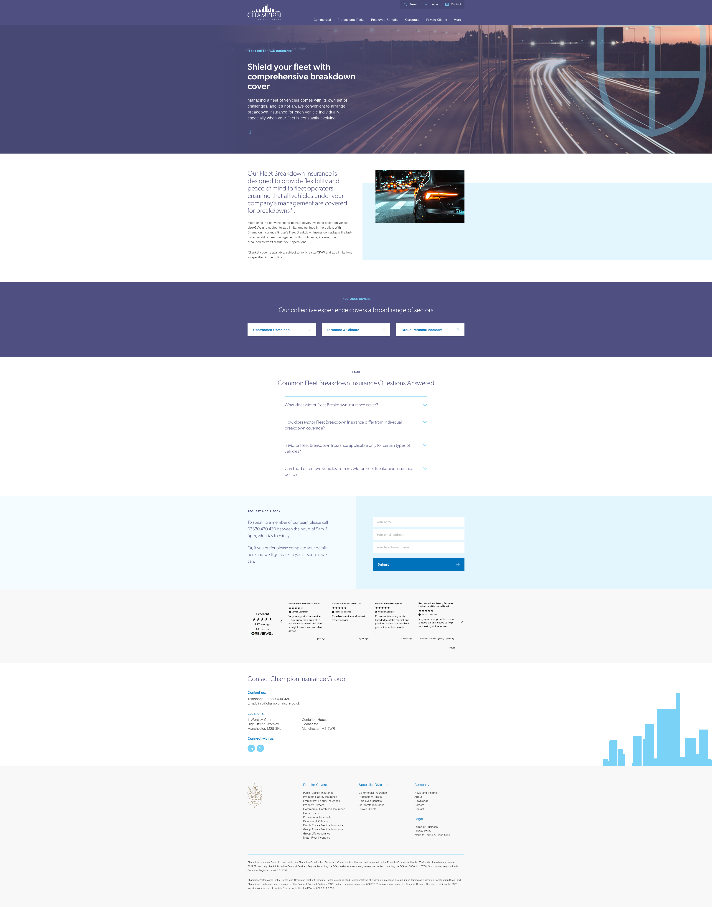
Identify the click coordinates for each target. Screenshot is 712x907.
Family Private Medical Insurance (323, 825)
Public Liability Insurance (318, 793)
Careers (419, 805)
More (457, 20)
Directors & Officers (343, 329)
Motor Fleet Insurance (316, 837)
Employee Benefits (384, 20)
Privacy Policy (422, 831)
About (418, 797)
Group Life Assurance (316, 833)
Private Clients (436, 20)
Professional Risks (350, 20)
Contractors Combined (271, 329)
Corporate (412, 20)
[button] (281, 621)
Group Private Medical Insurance (323, 829)
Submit (383, 564)
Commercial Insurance (373, 793)
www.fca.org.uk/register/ (363, 866)
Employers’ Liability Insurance (321, 801)
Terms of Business (426, 827)
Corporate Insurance (371, 805)
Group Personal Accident (421, 329)
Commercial (322, 20)
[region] (371, 621)
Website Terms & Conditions (432, 835)
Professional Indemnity (317, 817)
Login (434, 4)
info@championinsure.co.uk (279, 703)
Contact (456, 4)
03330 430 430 (278, 699)
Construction (311, 813)
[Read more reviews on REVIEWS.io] (262, 634)
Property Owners (313, 805)
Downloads (421, 801)
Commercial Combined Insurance (324, 809)
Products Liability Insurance (320, 797)
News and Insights (426, 793)
